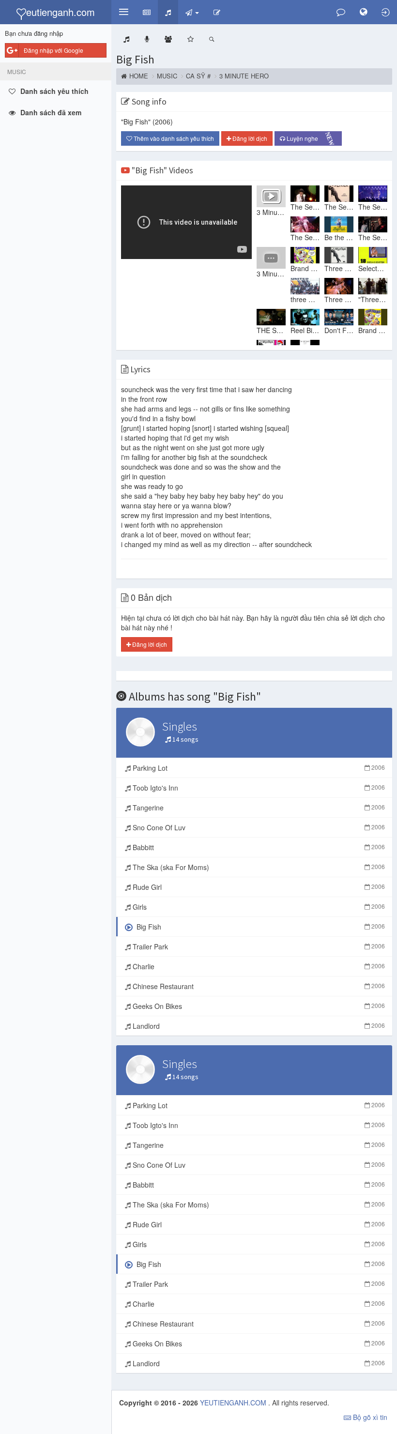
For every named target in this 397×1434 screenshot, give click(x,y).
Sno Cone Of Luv (258, 827)
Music (167, 76)
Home (138, 76)
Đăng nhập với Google (53, 50)
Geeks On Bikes (258, 1006)
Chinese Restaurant (258, 986)
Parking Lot (258, 768)
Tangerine (258, 807)
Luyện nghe (311, 139)
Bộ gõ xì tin (369, 1417)
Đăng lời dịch (249, 138)
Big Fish (135, 59)
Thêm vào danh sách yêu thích (173, 138)
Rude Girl (258, 887)
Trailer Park (258, 946)
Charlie (258, 966)
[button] (123, 12)
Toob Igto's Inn (258, 788)
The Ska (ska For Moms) (258, 867)
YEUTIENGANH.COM (234, 1402)
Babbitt (258, 847)
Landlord (258, 1026)
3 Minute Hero (244, 76)
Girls (258, 907)
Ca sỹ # (198, 76)
